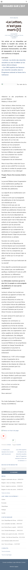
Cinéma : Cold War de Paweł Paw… (10, 537)
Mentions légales (14, 566)
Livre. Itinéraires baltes (7, 540)
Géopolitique (5, 506)
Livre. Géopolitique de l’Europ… (9, 520)
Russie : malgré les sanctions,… (9, 486)
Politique (4, 509)
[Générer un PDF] (14, 440)
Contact (23, 562)
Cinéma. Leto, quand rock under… (10, 534)
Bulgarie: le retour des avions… (9, 489)
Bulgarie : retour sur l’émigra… (9, 483)
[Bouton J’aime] (3, 436)
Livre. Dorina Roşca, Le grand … (9, 527)
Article (9, 445)
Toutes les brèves (6, 493)
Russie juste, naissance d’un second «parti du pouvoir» (7, 452)
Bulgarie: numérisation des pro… (9, 479)
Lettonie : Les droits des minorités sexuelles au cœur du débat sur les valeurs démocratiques (14, 62)
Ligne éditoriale (17, 562)
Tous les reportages (7, 555)
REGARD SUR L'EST (14, 6)
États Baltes (14, 18)
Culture (3, 499)
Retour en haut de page (11, 430)
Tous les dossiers (6, 551)
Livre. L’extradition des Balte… (9, 523)
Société (19, 445)
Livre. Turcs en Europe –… (8, 544)
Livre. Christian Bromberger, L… (9, 530)
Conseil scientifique (7, 562)
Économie (4, 503)
